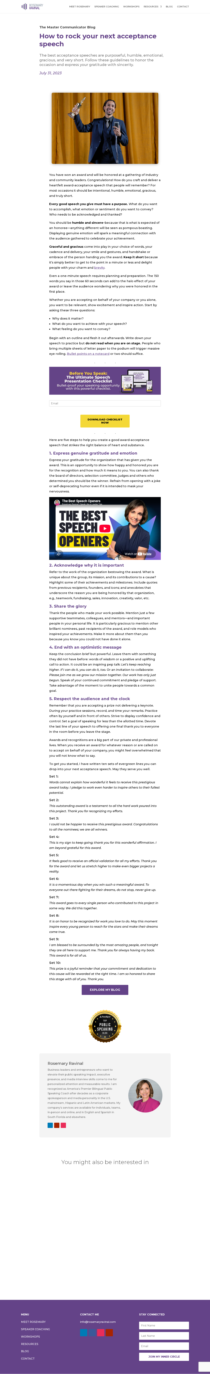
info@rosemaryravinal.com (98, 1321)
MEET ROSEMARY (79, 6)
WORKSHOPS (131, 6)
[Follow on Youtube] (56, 1125)
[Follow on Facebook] (92, 1332)
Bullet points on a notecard (88, 354)
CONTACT (183, 6)
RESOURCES (151, 6)
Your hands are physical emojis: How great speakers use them (78, 1224)
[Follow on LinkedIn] (50, 1125)
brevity (99, 268)
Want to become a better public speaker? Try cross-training (76, 1261)
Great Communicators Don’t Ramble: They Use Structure (73, 1187)
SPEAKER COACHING (106, 6)
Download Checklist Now (105, 421)
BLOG (169, 6)
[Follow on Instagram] (63, 1125)
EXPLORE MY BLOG (105, 990)
